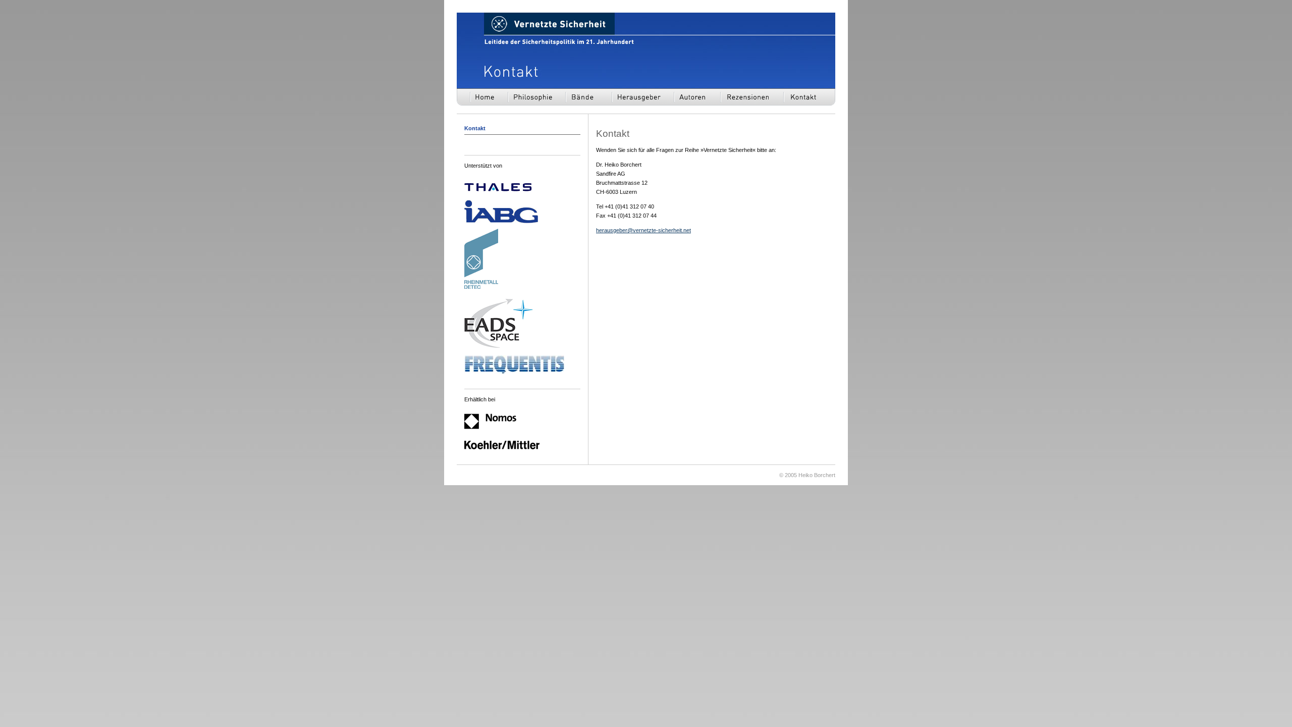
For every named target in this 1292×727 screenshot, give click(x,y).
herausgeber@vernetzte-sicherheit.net (643, 230)
